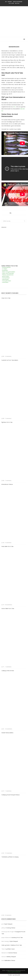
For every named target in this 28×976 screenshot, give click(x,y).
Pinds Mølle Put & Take (7, 546)
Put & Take (11, 3)
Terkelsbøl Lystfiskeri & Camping (9, 857)
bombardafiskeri (6, 267)
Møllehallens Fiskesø (10, 960)
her (14, 106)
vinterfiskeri (5, 282)
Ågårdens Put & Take (6, 422)
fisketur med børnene (7, 275)
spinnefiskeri (5, 279)
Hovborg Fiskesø (10, 928)
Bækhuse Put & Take (16, 945)
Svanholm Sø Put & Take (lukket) (9, 360)
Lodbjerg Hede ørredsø (7, 670)
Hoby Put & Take (5, 298)
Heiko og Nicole (5, 945)
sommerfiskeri (6, 278)
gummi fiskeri (5, 276)
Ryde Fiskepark (8, 924)
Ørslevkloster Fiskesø (7, 484)
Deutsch (17, 3)
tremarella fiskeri (6, 281)
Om (6, 1)
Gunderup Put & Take (17, 937)
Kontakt (10, 1)
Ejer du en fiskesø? (17, 1)
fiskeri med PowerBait (8, 273)
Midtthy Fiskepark (11, 956)
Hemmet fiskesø (12, 953)
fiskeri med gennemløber (8, 272)
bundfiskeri (5, 270)
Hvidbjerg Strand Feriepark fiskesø (10, 794)
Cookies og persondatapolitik (14, 971)
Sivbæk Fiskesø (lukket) (7, 732)
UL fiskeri (4, 269)
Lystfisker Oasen (10, 949)
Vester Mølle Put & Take (7, 608)
